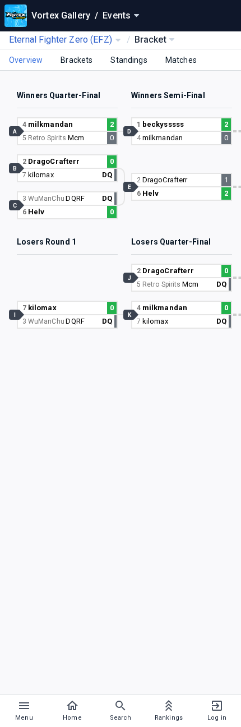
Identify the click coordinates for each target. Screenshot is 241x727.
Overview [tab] (26, 60)
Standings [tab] (128, 60)
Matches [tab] (181, 60)
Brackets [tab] (76, 60)
